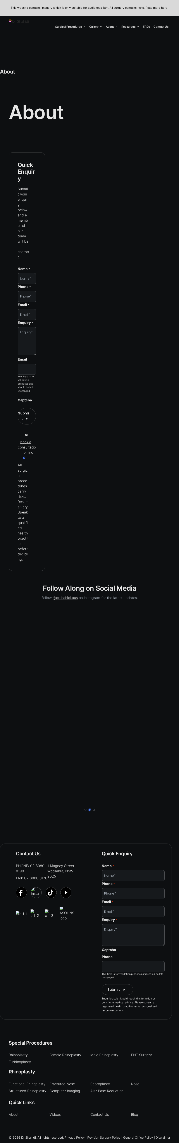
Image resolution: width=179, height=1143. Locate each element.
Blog (134, 1114)
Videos (55, 1114)
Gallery (93, 26)
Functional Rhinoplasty (27, 1084)
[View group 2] (90, 810)
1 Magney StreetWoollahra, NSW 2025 (60, 871)
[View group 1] (85, 810)
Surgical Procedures (68, 26)
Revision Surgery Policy (103, 1137)
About (110, 26)
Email (23, 305)
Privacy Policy (75, 1137)
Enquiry (25, 322)
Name (24, 269)
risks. (22, 496)
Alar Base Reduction (106, 1091)
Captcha (25, 400)
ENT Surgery (141, 1055)
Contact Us (161, 26)
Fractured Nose (62, 1084)
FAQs (146, 26)
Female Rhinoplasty (65, 1055)
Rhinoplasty (18, 1055)
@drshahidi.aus (65, 597)
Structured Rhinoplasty (27, 1091)
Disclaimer (163, 1137)
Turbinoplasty (20, 1062)
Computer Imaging (65, 1091)
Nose (135, 1084)
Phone (24, 286)
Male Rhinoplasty (104, 1055)
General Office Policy (138, 1137)
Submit (23, 416)
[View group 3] (94, 810)
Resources (128, 26)
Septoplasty (100, 1084)
